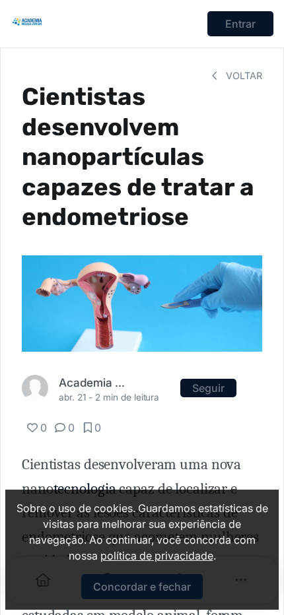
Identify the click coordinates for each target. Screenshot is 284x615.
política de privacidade (156, 555)
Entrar (240, 23)
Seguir (208, 388)
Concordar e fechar (142, 586)
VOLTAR (242, 75)
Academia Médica (94, 382)
